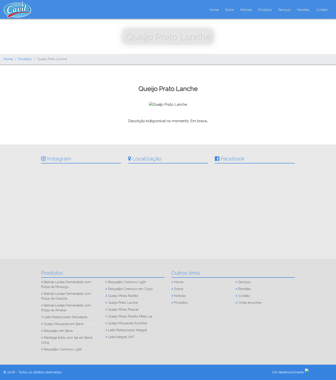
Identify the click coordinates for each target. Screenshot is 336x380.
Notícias (246, 10)
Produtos (265, 10)
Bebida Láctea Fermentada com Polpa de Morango (66, 284)
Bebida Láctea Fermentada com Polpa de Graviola (66, 296)
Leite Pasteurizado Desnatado (65, 317)
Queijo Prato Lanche (122, 302)
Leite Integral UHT (121, 337)
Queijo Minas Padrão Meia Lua (129, 316)
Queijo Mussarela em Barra (63, 324)
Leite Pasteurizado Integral (127, 330)
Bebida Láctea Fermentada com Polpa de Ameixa (66, 308)
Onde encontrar (249, 302)
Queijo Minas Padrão (122, 296)
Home (214, 10)
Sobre (229, 10)
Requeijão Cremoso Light (62, 349)
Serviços (284, 10)
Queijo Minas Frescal (123, 309)
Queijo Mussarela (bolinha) (127, 323)
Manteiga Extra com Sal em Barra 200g (66, 340)
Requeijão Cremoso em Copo (130, 289)
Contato (322, 10)
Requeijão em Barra (58, 331)
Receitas (303, 10)
